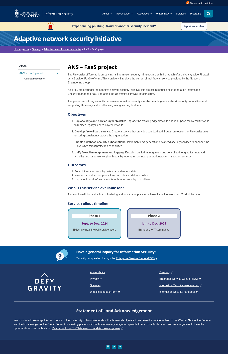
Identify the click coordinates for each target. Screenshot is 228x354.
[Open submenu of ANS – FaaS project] (56, 73)
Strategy (36, 49)
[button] (208, 13)
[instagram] (108, 347)
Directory (164, 272)
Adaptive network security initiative (62, 49)
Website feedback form (103, 291)
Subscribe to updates (201, 3)
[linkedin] (114, 347)
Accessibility (97, 272)
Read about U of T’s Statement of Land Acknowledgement (86, 328)
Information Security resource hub (179, 285)
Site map (95, 285)
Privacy (94, 278)
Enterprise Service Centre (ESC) (135, 258)
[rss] (120, 347)
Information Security (59, 13)
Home (17, 49)
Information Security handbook (177, 291)
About (26, 49)
